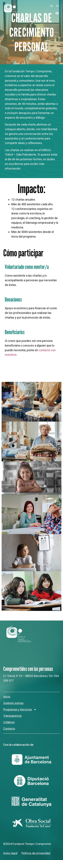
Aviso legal (10, 853)
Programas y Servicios (17, 709)
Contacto (9, 728)
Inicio (6, 696)
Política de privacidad (35, 853)
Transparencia (12, 715)
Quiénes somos (13, 703)
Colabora (9, 722)
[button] (57, 13)
